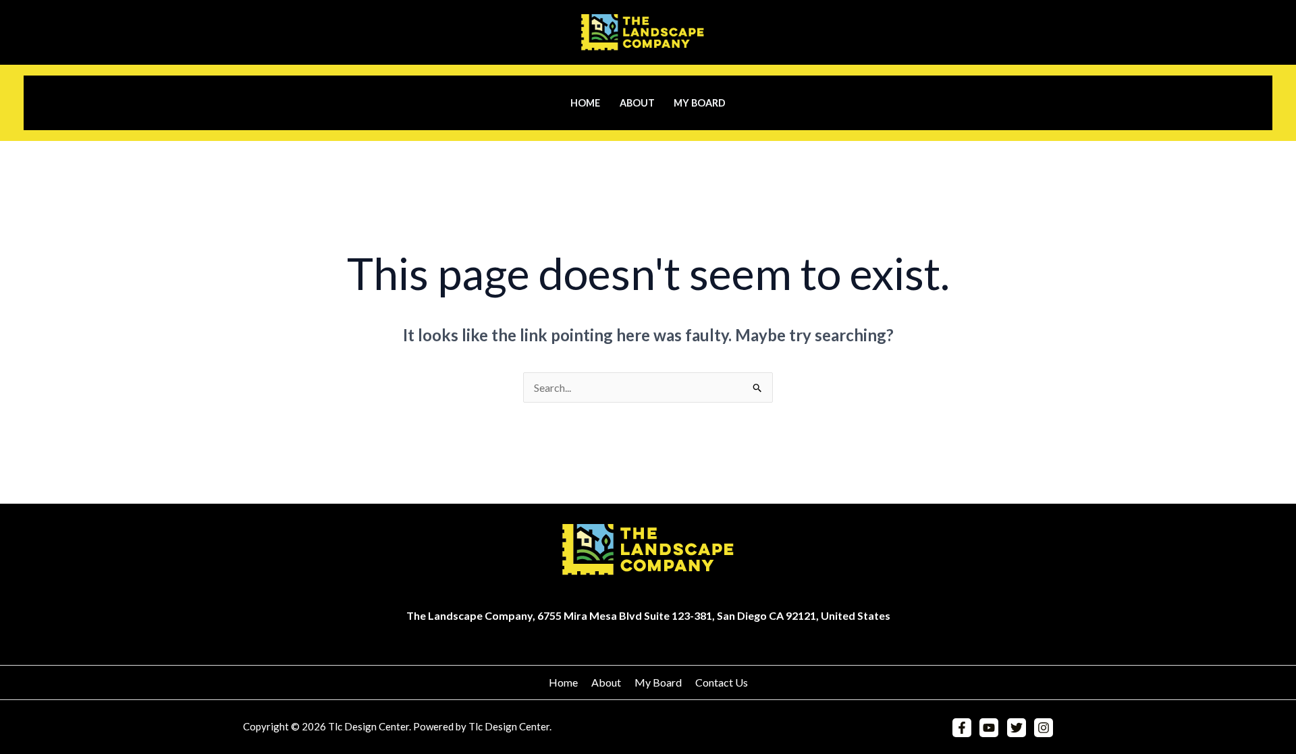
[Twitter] (1016, 727)
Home (585, 103)
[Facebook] (961, 727)
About (637, 103)
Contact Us (721, 682)
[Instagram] (1043, 727)
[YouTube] (988, 727)
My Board (700, 103)
